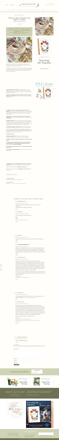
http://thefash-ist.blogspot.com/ (22, 277)
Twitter (49, 5)
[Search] (51, 434)
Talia (19, 235)
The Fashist (20, 257)
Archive (41, 435)
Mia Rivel (20, 301)
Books (8, 435)
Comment (16, 348)
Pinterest (50, 5)
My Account (49, 435)
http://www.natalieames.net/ (30, 297)
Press (30, 434)
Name (15, 358)
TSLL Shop (16, 435)
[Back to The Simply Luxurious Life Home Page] (28, 5)
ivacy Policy (39, 439)
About (33, 434)
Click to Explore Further (15, 395)
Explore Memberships (12, 5)
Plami (19, 211)
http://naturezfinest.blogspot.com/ (23, 319)
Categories (37, 370)
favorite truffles (9, 144)
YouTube (51, 5)
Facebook (47, 5)
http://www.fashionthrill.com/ (22, 219)
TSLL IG (31, 173)
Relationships (19, 15)
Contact (26, 434)
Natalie (19, 292)
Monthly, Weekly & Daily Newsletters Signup (13, 434)
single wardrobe (21, 337)
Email (46, 5)
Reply (16, 209)
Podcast (12, 435)
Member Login (7, 5)
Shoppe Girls (21, 201)
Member (15, 32)
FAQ (45, 435)
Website (16, 362)
